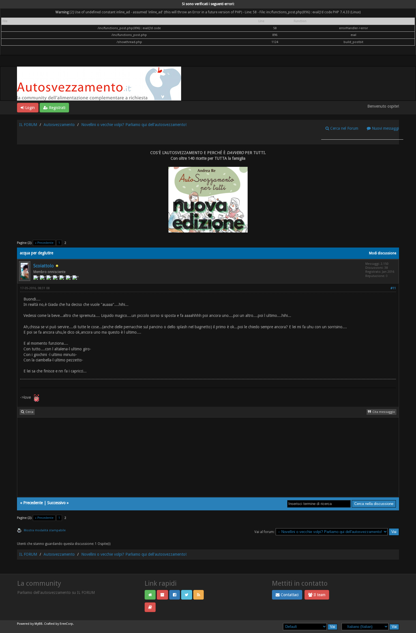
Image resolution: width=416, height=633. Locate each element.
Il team (318, 594)
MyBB (38, 624)
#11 (393, 288)
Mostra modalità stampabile (45, 530)
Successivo (56, 502)
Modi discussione (382, 253)
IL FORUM (28, 124)
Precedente (33, 502)
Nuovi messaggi (385, 128)
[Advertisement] (187, 457)
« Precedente (44, 243)
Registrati (56, 107)
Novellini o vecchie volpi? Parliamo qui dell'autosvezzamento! (133, 124)
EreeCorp (66, 624)
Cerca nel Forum (343, 128)
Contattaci (289, 594)
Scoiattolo (43, 265)
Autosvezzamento (59, 124)
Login (29, 107)
